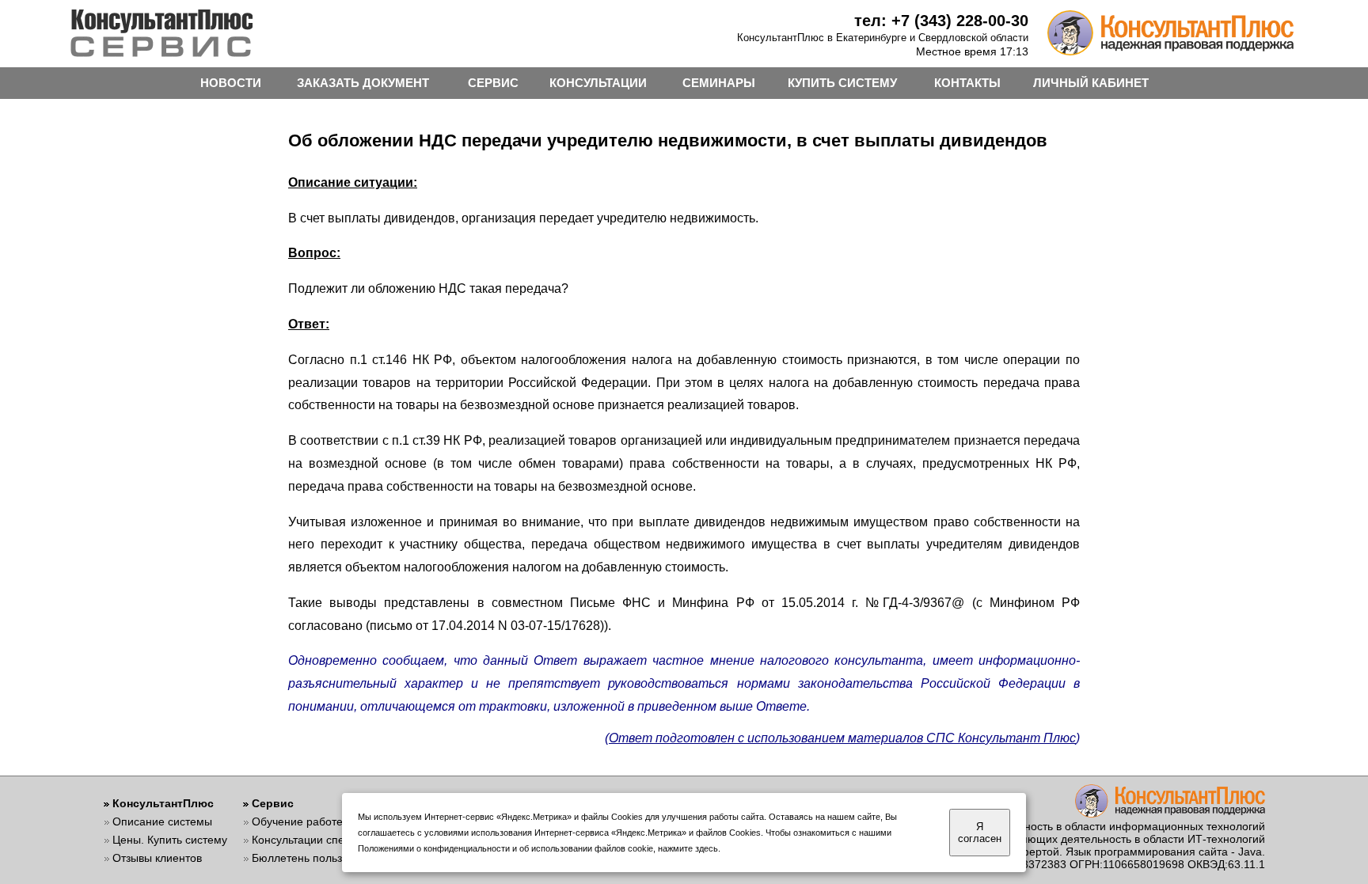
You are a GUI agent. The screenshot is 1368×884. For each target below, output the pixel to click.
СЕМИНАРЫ (718, 82)
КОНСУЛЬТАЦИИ (598, 82)
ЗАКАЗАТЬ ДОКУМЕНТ (363, 82)
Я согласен (979, 832)
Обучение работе (297, 821)
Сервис (273, 803)
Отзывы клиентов (157, 858)
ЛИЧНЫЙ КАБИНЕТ (1091, 82)
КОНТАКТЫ (967, 82)
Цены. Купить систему (169, 839)
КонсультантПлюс (163, 803)
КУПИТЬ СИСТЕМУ (842, 82)
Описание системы (162, 821)
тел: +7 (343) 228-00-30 (941, 20)
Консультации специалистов (325, 839)
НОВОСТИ (230, 82)
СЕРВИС (493, 82)
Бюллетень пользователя (318, 858)
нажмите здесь (688, 848)
